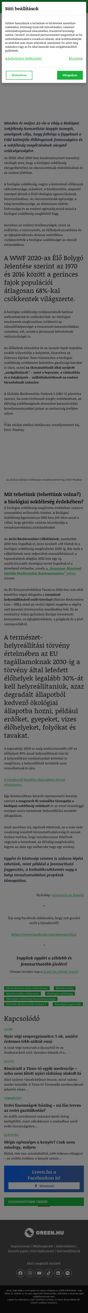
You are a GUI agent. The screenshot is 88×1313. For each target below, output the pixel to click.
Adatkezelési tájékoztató (23, 58)
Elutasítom (19, 75)
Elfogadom (70, 75)
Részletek (76, 58)
